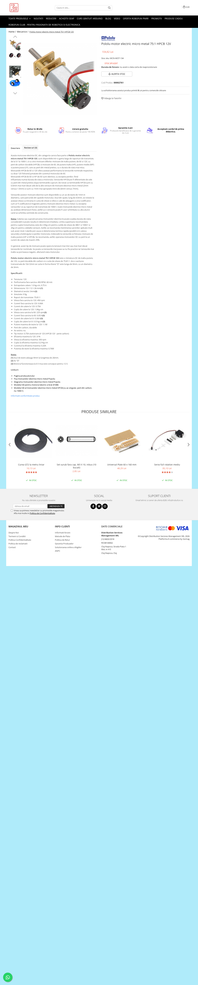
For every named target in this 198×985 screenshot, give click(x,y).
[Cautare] (109, 7)
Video (117, 18)
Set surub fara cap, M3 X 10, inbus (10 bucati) (76, 466)
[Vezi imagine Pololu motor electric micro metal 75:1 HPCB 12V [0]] (15, 45)
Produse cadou (174, 18)
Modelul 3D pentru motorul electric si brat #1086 (36, 384)
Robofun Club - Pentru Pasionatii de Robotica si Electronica (44, 24)
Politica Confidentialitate (20, 539)
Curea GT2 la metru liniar (31, 464)
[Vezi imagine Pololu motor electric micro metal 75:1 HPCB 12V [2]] (15, 71)
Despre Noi (14, 532)
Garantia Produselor (64, 543)
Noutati (38, 18)
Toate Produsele (19, 18)
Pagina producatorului (24, 375)
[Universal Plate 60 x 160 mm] (122, 440)
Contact (12, 547)
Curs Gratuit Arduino (90, 18)
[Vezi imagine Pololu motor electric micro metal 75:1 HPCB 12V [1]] (15, 55)
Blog (108, 18)
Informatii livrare (62, 532)
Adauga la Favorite (112, 98)
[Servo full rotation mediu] (167, 440)
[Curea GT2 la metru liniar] (31, 440)
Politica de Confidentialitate (42, 513)
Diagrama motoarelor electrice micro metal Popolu (37, 381)
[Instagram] (105, 506)
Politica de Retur (62, 539)
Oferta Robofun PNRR (135, 18)
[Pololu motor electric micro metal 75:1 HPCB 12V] (60, 79)
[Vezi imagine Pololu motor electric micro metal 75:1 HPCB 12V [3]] (15, 82)
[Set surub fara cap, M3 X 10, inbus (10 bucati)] (76, 440)
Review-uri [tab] (30, 147)
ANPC (57, 550)
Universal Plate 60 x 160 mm (121, 464)
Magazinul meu (18, 526)
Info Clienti (62, 526)
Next (15, 92)
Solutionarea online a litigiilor (68, 547)
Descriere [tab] (15, 148)
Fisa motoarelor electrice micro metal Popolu (34, 378)
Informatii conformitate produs (25, 395)
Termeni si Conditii (17, 536)
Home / (13, 31)
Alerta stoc (118, 73)
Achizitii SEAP (66, 18)
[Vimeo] (99, 506)
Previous (15, 37)
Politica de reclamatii (18, 543)
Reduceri (51, 18)
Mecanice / (23, 31)
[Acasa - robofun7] (24, 7)
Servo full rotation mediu (167, 464)
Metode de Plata (62, 536)
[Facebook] (93, 506)
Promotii (156, 18)
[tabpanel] (60, 79)
